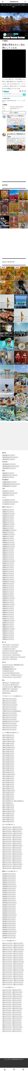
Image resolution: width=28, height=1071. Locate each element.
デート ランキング (21, 657)
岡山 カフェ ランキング (17, 856)
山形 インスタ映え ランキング (8, 755)
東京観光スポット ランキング (8, 509)
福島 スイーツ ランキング (7, 951)
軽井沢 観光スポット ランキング (9, 459)
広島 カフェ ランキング (7, 856)
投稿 (24, 94)
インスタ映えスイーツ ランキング (9, 648)
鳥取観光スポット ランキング (8, 614)
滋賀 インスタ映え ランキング (8, 788)
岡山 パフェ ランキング (17, 1018)
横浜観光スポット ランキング (8, 563)
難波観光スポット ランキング (8, 526)
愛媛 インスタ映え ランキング (8, 807)
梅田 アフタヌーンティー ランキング (9, 713)
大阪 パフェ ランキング (17, 990)
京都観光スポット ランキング (8, 528)
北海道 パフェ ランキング (7, 996)
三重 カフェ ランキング (17, 843)
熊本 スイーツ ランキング (7, 982)
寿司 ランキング (6, 653)
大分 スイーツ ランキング (18, 982)
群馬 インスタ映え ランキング (8, 764)
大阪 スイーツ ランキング (18, 943)
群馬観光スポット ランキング (8, 567)
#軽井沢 (10, 4)
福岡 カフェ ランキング (7, 831)
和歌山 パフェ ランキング (17, 1016)
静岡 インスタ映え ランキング (8, 768)
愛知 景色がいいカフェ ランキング (9, 880)
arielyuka (10, 34)
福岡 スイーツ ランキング (7, 947)
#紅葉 (2, 4)
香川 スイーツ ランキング (7, 976)
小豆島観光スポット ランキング (8, 620)
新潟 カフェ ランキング (17, 847)
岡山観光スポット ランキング (8, 608)
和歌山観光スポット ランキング (8, 604)
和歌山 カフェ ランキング (17, 853)
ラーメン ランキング (14, 653)
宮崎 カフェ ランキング (17, 868)
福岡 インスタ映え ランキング (8, 743)
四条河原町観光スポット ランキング (9, 530)
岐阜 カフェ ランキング (7, 845)
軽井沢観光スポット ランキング (8, 581)
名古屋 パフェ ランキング (17, 992)
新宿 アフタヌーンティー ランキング (9, 700)
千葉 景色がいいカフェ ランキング (9, 892)
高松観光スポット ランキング (8, 618)
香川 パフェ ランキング (7, 1022)
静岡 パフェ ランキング (7, 1006)
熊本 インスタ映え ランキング (8, 815)
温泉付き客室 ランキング (18, 664)
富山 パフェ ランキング (17, 1012)
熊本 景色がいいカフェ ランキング (9, 935)
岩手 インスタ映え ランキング (8, 757)
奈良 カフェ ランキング (17, 851)
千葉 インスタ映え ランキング (8, 761)
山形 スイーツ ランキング (7, 953)
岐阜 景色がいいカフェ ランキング (9, 900)
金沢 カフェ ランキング (7, 849)
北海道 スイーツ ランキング (8, 949)
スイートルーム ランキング (8, 664)
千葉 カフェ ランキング (17, 839)
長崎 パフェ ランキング (17, 1027)
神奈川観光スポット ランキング (8, 561)
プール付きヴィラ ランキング (16, 675)
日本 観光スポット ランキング (8, 495)
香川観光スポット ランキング (8, 616)
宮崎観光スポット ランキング (8, 639)
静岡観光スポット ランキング (8, 571)
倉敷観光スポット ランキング (8, 610)
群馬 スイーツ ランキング (7, 957)
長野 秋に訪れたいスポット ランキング (10, 475)
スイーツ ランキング (6, 644)
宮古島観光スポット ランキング (8, 544)
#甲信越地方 (23, 4)
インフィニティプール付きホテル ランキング (11, 673)
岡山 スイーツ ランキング (18, 972)
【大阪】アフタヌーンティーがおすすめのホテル (12, 711)
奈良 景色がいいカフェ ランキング (9, 910)
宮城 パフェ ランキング (17, 998)
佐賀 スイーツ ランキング (7, 984)
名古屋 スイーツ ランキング (18, 945)
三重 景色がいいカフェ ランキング (9, 898)
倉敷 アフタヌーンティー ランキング (9, 729)
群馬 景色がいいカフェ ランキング (9, 894)
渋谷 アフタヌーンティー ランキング (9, 707)
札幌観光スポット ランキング (8, 548)
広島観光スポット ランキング (8, 606)
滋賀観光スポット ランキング (8, 602)
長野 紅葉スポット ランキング (8, 473)
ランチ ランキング (13, 659)
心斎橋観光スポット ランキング (8, 524)
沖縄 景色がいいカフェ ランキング (9, 884)
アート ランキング (6, 684)
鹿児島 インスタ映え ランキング (9, 811)
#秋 (4, 4)
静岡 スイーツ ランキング (7, 959)
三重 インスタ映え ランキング (8, 770)
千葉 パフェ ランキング (17, 1002)
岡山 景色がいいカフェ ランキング (9, 919)
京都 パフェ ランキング (7, 992)
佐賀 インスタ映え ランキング (8, 819)
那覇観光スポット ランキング (8, 540)
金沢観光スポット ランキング (8, 589)
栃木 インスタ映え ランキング (8, 766)
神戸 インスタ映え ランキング (8, 784)
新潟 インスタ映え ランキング (8, 778)
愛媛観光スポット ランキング (8, 624)
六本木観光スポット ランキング (8, 513)
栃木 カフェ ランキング (17, 841)
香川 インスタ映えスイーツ (8, 803)
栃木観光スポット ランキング (8, 569)
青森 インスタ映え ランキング (8, 749)
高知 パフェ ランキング (17, 1025)
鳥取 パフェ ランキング (17, 1020)
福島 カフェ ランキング (7, 835)
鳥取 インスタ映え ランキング (8, 798)
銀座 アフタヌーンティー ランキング (9, 702)
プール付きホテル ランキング (8, 671)
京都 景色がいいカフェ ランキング (9, 878)
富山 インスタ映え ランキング (8, 782)
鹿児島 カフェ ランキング (7, 864)
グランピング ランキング (7, 677)
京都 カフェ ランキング (7, 829)
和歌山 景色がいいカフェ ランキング (9, 915)
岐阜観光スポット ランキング (8, 577)
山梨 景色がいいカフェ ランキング (9, 904)
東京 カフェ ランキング (7, 827)
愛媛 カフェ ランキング (7, 862)
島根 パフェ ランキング (7, 1020)
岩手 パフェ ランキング (17, 1000)
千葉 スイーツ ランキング (18, 955)
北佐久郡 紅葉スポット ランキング (9, 464)
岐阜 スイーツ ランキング (7, 961)
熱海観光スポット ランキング (8, 573)
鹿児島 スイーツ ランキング (8, 980)
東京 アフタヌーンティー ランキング (9, 698)
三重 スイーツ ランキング (18, 959)
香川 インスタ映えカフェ (18, 801)
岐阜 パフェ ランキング (7, 1008)
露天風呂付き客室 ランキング (8, 666)
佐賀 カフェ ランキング (7, 868)
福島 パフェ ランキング (7, 998)
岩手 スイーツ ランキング (18, 953)
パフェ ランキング (15, 644)
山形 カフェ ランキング (7, 837)
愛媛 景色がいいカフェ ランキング (9, 927)
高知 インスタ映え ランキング (8, 809)
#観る (7, 4)
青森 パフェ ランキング (17, 996)
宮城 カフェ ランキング (17, 835)
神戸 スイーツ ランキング (7, 968)
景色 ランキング (14, 657)
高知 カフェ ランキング (17, 862)
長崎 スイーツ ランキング (19, 980)
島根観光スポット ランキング (8, 612)
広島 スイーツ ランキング (7, 972)
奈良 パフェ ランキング (17, 1014)
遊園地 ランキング (17, 686)
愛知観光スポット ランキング (8, 532)
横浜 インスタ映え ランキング (8, 759)
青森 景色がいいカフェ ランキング (9, 888)
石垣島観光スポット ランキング (8, 542)
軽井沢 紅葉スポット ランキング (9, 455)
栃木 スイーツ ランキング (18, 957)
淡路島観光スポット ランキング (8, 598)
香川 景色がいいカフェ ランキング (9, 923)
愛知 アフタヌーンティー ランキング (9, 723)
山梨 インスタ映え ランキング (8, 776)
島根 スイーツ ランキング (7, 974)
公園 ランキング (14, 691)
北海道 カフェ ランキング (7, 833)
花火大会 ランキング (6, 693)
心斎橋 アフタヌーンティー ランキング (10, 715)
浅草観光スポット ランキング (8, 517)
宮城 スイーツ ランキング (18, 951)
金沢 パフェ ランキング (7, 1012)
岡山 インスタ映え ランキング (8, 794)
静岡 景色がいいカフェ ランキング (9, 896)
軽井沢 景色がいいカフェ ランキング (9, 902)
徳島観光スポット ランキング (8, 622)
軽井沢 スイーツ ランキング (18, 961)
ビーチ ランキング (6, 691)
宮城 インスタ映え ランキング (8, 753)
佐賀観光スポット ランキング (8, 637)
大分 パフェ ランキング (17, 1029)
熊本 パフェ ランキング (7, 1029)
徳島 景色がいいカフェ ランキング (9, 925)
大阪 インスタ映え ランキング (8, 737)
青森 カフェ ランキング (17, 833)
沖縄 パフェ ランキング (17, 994)
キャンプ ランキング (17, 677)
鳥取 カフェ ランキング (17, 858)
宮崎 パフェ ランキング (17, 1031)
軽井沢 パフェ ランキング (17, 1008)
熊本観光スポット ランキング (8, 633)
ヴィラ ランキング (6, 675)
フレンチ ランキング (16, 655)
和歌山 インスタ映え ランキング (9, 790)
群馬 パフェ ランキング (7, 1004)
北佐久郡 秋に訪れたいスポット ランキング (11, 466)
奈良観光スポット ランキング (8, 600)
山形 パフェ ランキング (7, 1000)
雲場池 (6, 41)
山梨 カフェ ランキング (7, 847)
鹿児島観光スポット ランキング (8, 628)
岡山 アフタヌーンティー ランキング (9, 727)
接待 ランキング (6, 659)
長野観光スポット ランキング (8, 579)
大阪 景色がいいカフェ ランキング (9, 876)
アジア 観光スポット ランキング (9, 504)
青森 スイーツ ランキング (19, 949)
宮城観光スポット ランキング (8, 554)
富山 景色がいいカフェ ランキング (9, 906)
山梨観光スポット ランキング (8, 583)
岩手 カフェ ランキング (17, 837)
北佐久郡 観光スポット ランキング (9, 468)
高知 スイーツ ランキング (18, 978)
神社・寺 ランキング (14, 684)
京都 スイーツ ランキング (7, 945)
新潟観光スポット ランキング (8, 585)
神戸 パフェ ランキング (7, 1014)
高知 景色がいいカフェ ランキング (9, 929)
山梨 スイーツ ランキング (7, 963)
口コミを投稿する (14, 112)
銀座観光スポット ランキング (8, 511)
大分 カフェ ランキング (17, 866)
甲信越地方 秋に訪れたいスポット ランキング (11, 484)
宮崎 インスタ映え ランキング (8, 821)
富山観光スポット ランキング (8, 591)
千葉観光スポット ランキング (8, 565)
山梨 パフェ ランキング (7, 1010)
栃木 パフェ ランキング (17, 1004)
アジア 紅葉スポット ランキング (9, 499)
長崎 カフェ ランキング (17, 864)
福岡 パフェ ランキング (7, 994)
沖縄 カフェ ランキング (17, 831)
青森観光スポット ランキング (8, 550)
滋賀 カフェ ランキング (7, 853)
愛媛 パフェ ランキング (7, 1025)
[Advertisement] (14, 64)
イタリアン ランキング (7, 655)
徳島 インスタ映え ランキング (8, 805)
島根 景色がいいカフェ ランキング (9, 921)
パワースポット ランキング (8, 686)
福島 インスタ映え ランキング (8, 751)
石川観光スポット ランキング (8, 587)
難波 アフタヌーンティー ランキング (9, 717)
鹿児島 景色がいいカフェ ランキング (9, 931)
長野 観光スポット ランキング (8, 477)
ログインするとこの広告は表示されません (13, 1059)
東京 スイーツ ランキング (7, 943)
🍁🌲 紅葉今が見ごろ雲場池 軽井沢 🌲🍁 (16, 135)
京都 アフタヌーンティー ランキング (9, 719)
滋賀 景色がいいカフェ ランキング (9, 913)
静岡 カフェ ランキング (7, 843)
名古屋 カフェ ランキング (17, 829)
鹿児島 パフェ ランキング (7, 1027)
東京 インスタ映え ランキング (8, 735)
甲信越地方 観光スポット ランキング (9, 486)
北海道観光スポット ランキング (8, 546)
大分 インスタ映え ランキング (8, 817)
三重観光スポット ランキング (8, 575)
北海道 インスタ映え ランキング (9, 747)
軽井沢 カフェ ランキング (17, 845)
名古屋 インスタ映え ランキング (9, 741)
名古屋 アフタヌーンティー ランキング (10, 725)
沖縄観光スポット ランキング (8, 538)
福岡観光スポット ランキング (8, 536)
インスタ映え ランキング (14, 682)
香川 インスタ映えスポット (8, 801)
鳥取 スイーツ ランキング (18, 974)
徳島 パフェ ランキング (17, 1022)
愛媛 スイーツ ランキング (7, 978)
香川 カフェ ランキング (7, 860)
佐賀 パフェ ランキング (7, 1031)
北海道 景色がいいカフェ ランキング (9, 886)
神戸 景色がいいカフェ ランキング (9, 908)
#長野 (19, 4)
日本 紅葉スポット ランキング (8, 491)
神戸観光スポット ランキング (8, 596)
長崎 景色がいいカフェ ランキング (9, 933)
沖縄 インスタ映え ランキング (8, 745)
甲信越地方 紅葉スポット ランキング (9, 482)
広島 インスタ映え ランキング (8, 792)
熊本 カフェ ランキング (7, 866)
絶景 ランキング (6, 682)
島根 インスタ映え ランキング (8, 796)
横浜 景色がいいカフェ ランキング (9, 890)
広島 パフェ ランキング (7, 1018)
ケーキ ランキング (6, 646)
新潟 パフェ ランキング (17, 1010)
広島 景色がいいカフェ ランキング (9, 917)
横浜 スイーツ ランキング (7, 955)
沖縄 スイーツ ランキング (18, 947)
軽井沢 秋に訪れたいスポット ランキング (10, 457)
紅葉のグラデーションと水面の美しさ (15, 116)
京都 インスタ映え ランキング (8, 739)
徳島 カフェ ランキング (17, 860)
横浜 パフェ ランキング (7, 1002)
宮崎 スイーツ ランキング (18, 984)
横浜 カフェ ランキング (7, 839)
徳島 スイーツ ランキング (18, 976)
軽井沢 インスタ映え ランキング (9, 774)
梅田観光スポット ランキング (8, 522)
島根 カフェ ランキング (7, 858)
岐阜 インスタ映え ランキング (8, 772)
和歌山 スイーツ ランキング (18, 970)
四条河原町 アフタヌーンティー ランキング (11, 721)
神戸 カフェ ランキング (7, 851)
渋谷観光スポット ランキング (8, 515)
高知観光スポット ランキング (8, 626)
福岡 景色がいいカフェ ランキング (9, 882)
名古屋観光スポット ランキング (8, 534)
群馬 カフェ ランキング (7, 841)
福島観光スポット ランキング (8, 552)
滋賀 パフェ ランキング (7, 1016)
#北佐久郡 (15, 4)
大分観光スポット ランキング (8, 635)
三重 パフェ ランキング (17, 1006)
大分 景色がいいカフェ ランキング (9, 937)
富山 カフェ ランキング (17, 849)
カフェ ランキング (6, 657)
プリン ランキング (14, 646)
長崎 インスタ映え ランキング (8, 813)
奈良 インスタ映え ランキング (8, 786)
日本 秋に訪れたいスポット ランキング (10, 493)
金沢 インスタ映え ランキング (8, 780)
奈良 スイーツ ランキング (18, 968)
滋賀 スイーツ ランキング (7, 970)
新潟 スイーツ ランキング (18, 963)
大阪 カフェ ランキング (17, 827)
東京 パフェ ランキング (7, 990)
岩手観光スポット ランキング (8, 559)
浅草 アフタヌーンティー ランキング (9, 709)
